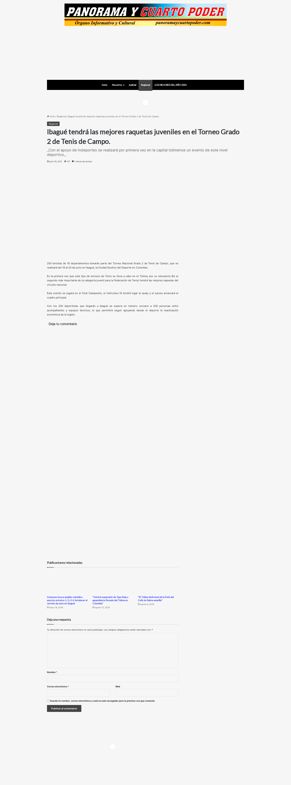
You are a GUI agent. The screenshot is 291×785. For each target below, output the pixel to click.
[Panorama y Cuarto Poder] (145, 14)
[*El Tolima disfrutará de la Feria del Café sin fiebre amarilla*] (158, 582)
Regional (145, 84)
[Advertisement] (145, 52)
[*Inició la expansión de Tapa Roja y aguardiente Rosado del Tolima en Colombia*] (112, 582)
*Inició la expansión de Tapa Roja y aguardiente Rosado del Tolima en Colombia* (110, 600)
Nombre (52, 672)
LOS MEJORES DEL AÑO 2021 (171, 84)
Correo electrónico (58, 686)
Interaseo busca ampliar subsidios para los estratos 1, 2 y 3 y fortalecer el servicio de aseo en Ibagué (67, 600)
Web (117, 686)
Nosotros (117, 84)
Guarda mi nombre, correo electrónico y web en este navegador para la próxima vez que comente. (102, 700)
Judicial (132, 84)
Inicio (104, 84)
